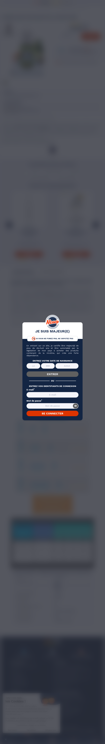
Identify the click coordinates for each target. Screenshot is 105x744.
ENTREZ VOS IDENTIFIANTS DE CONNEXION (52, 386)
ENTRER (52, 374)
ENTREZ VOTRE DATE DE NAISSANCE (52, 361)
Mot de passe (34, 401)
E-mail (31, 390)
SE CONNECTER (52, 413)
